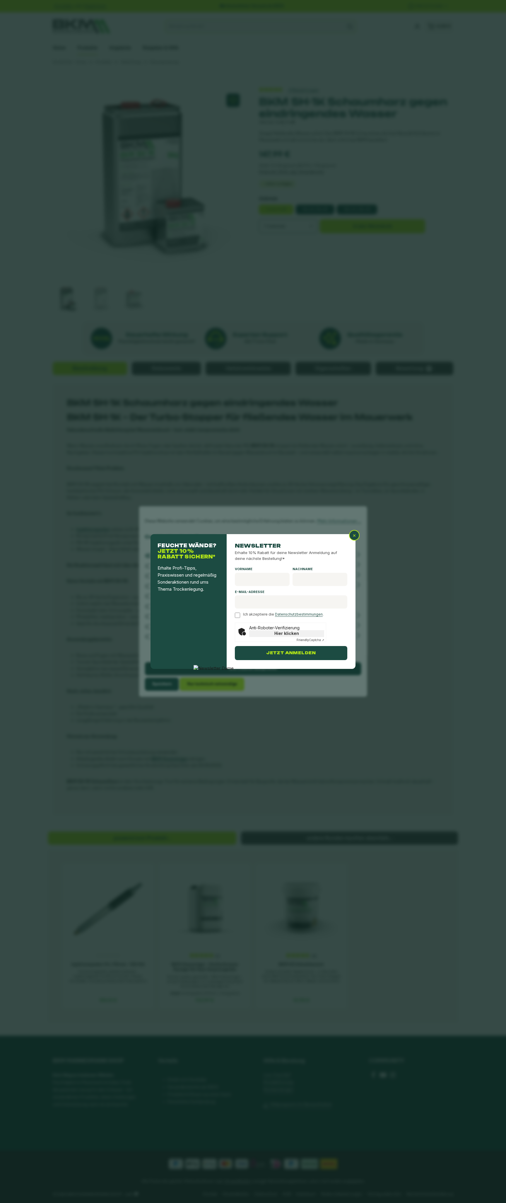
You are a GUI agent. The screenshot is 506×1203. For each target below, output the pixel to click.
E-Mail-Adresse (249, 592)
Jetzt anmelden (291, 652)
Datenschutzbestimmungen (299, 614)
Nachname (303, 569)
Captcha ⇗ (310, 640)
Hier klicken (286, 633)
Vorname (243, 569)
